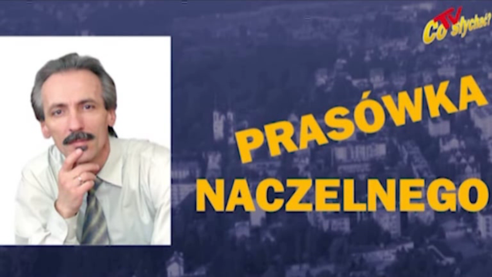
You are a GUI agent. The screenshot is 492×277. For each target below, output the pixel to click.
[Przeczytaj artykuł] (460, 266)
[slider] (246, 255)
